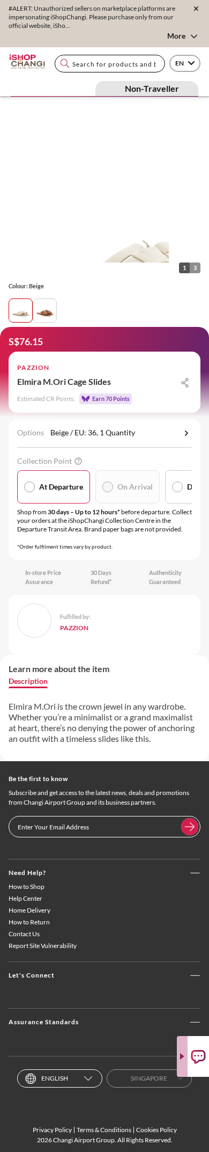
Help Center (25, 898)
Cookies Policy (156, 1130)
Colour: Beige (26, 285)
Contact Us (24, 934)
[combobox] (110, 63)
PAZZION (33, 367)
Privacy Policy (52, 1130)
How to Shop (26, 887)
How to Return (29, 922)
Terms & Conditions (104, 1130)
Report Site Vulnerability (43, 946)
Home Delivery (29, 910)
